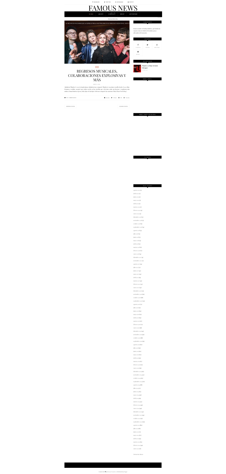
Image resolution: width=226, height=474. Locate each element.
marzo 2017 (136, 281)
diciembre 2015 (137, 331)
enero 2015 (136, 368)
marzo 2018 (136, 247)
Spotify (138, 54)
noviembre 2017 (137, 261)
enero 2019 (136, 214)
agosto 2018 (136, 230)
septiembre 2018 (137, 227)
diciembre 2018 (137, 217)
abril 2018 (136, 244)
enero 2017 (136, 287)
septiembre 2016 (137, 301)
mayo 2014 (136, 395)
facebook (138, 47)
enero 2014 (136, 408)
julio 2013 (135, 428)
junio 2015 (136, 351)
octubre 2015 (136, 338)
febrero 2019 (137, 210)
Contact (111, 14)
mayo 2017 (136, 274)
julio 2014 (135, 388)
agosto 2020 (136, 190)
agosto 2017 (136, 264)
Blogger (125, 471)
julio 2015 (135, 348)
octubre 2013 (136, 418)
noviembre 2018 (137, 220)
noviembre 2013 (137, 415)
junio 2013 (136, 432)
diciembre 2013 (137, 412)
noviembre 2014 (137, 375)
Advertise (133, 14)
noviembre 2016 (137, 294)
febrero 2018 (137, 250)
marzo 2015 (136, 361)
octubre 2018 (137, 224)
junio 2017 (136, 271)
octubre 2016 (137, 297)
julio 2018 (136, 234)
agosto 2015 (136, 344)
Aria (97, 67)
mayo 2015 (136, 355)
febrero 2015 (136, 365)
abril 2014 (136, 398)
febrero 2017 (136, 284)
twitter (147, 47)
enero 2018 (136, 254)
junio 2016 (136, 311)
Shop (122, 14)
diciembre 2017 (137, 257)
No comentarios (71, 97)
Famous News (113, 7)
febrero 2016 (137, 324)
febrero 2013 (136, 445)
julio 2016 (136, 308)
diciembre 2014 (137, 371)
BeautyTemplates (111, 471)
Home (91, 14)
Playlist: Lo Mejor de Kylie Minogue (113, 21)
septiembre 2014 (137, 381)
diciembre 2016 (137, 291)
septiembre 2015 (137, 341)
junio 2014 (136, 391)
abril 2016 (136, 318)
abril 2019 (136, 203)
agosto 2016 (136, 304)
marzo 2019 (136, 207)
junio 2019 (136, 197)
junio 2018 (136, 237)
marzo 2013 (136, 442)
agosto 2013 (136, 425)
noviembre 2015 (137, 334)
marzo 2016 (136, 321)
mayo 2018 (136, 240)
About (100, 14)
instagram (156, 47)
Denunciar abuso (138, 454)
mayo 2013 (136, 435)
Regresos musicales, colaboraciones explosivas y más (97, 75)
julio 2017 (135, 267)
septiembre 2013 (137, 422)
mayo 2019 (136, 200)
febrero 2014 (136, 405)
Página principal (113, 19)
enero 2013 (136, 449)
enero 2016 (136, 328)
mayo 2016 (136, 314)
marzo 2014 (136, 402)
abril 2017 (136, 277)
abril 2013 (136, 438)
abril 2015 (136, 358)
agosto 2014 (136, 385)
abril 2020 (136, 193)
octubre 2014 (137, 378)
